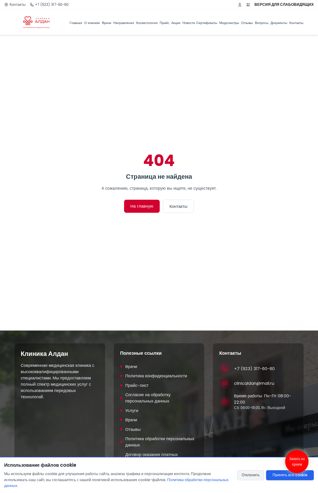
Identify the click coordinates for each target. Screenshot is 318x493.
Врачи (106, 22)
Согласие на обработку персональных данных (148, 398)
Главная (76, 22)
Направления (123, 22)
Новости (189, 22)
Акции (175, 22)
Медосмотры (229, 22)
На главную (141, 206)
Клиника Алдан (44, 354)
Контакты (18, 4)
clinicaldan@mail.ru (254, 383)
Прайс (164, 22)
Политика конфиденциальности (156, 376)
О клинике (92, 22)
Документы (279, 22)
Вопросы (261, 22)
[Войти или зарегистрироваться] (240, 5)
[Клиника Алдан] (36, 22)
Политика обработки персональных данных (159, 442)
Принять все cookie (290, 475)
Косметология (147, 22)
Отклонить (251, 475)
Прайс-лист (137, 385)
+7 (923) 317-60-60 (51, 4)
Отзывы (247, 22)
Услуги (131, 410)
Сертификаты (206, 22)
